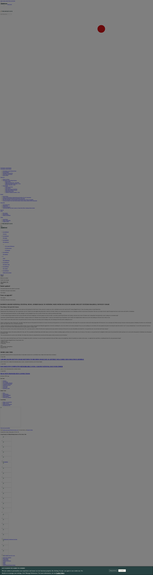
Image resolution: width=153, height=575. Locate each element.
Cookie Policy (60, 573)
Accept (122, 570)
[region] (76, 570)
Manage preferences (113, 570)
